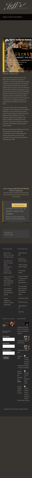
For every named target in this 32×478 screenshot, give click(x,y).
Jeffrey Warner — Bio (23, 254)
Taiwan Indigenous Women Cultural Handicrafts (9, 301)
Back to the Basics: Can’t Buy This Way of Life (9, 255)
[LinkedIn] (26, 232)
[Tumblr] (16, 235)
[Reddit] (22, 232)
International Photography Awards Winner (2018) (8, 291)
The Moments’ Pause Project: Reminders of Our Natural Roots (22, 290)
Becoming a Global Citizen (22, 260)
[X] (19, 232)
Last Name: (6, 343)
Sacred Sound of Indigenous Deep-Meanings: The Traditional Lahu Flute (9, 281)
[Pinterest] (19, 235)
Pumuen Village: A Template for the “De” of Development (23, 279)
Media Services (22, 302)
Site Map (21, 312)
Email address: (7, 350)
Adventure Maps (23, 298)
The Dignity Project (21, 271)
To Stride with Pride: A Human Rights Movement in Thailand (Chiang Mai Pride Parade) (8, 267)
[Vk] (22, 235)
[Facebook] (16, 232)
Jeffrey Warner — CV (23, 307)
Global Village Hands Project (22, 266)
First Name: (6, 336)
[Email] (25, 235)
